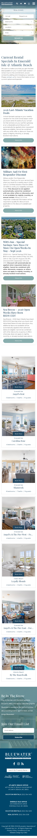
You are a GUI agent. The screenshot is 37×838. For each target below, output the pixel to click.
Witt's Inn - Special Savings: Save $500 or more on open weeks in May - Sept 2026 (17, 246)
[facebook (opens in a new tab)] (14, 764)
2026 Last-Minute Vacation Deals (18, 111)
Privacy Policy (12, 830)
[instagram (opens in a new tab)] (18, 764)
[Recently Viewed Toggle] (21, 3)
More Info (18, 140)
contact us (10, 77)
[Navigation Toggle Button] (34, 3)
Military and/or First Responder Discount (15, 173)
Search (18, 38)
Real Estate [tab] (18, 10)
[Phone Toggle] (29, 3)
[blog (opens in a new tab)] (22, 764)
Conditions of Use (23, 830)
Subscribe (18, 737)
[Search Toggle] (17, 3)
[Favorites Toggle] (25, 3)
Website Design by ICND (18, 832)
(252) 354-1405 (26, 794)
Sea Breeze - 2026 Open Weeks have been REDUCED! (16, 312)
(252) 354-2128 (24, 814)
